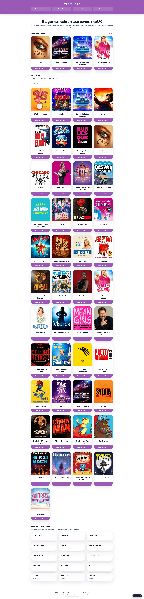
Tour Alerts (103, 9)
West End (61, 9)
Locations (82, 9)
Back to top (137, 596)
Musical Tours (72, 3)
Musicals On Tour (41, 9)
